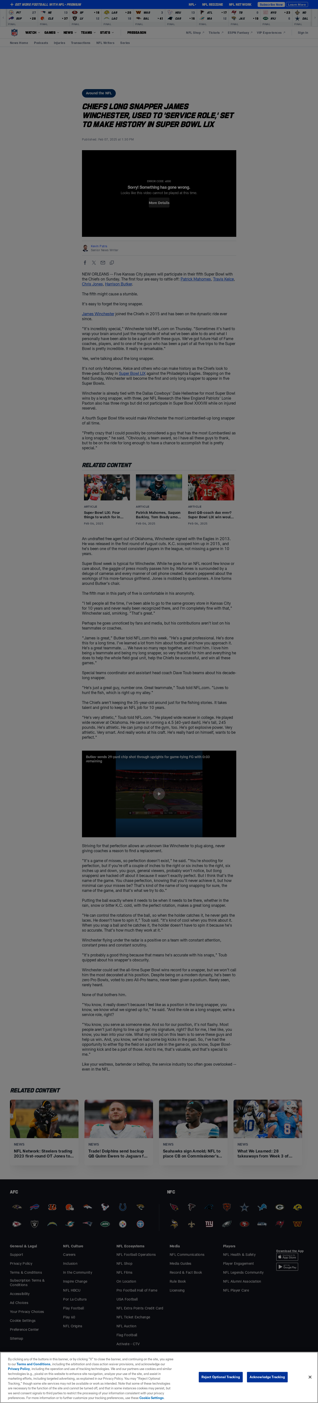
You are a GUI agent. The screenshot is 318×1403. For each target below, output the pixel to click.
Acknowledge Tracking (267, 1377)
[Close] (310, 1377)
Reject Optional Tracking (220, 1377)
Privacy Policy (19, 1369)
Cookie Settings (151, 1398)
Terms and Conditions (33, 1364)
